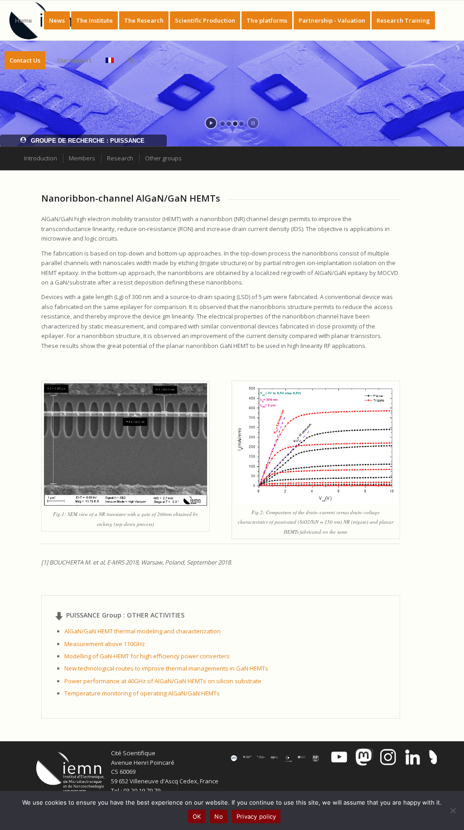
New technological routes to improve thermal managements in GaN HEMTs (166, 668)
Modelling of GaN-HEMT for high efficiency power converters (147, 656)
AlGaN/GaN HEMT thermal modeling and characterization (142, 631)
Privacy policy (256, 816)
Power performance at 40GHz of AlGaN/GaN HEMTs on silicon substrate (162, 681)
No (218, 816)
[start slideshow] (211, 123)
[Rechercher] (131, 60)
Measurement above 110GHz (104, 644)
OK (197, 816)
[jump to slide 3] (235, 124)
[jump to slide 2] (229, 124)
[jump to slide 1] (222, 124)
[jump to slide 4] (241, 124)
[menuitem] (23, 20)
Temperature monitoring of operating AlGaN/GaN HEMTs (142, 693)
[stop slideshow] (253, 123)
